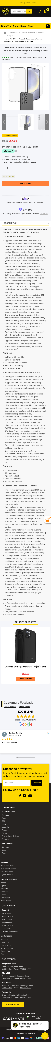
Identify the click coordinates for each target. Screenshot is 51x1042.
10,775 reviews (29, 720)
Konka (4, 833)
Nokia (4, 824)
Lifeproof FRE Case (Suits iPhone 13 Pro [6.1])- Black (25, 667)
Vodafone (4, 892)
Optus (3, 886)
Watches (4, 862)
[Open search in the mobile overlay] (21, 11)
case (34, 57)
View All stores (12, 1005)
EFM (44, 57)
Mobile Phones (8, 812)
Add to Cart (26, 678)
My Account (6, 913)
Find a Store (6, 945)
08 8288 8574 (25, 988)
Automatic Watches (8, 869)
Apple (4, 853)
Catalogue (5, 942)
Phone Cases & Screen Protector (22, 33)
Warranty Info (7, 919)
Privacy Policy (7, 925)
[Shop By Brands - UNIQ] (37, 1018)
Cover (39, 57)
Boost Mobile (6, 901)
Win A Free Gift (7, 948)
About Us (4, 939)
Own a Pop (5, 951)
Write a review (24, 707)
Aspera (4, 830)
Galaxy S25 (10, 36)
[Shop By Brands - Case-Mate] (13, 1018)
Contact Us (6, 928)
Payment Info (7, 922)
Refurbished (7, 843)
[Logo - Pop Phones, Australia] (5, 11)
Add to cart (25, 183)
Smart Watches (7, 872)
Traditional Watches (8, 866)
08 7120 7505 (25, 978)
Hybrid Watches (7, 875)
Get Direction (7, 969)
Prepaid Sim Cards (9, 879)
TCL (3, 821)
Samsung (42, 33)
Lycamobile (5, 898)
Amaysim (4, 889)
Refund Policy (7, 916)
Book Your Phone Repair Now (17, 26)
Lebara (4, 895)
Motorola (5, 827)
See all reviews (10, 707)
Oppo (4, 818)
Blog (2, 954)
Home (5, 32)
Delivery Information (10, 931)
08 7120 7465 (25, 997)
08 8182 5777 (25, 969)
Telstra (3, 883)
